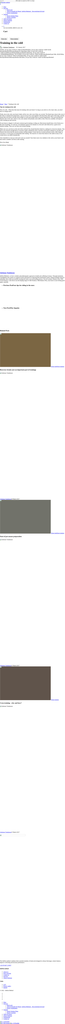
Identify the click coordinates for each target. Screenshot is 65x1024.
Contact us (6, 975)
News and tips (7, 973)
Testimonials (6, 1017)
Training (5, 1009)
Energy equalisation (12, 1008)
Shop (4, 1002)
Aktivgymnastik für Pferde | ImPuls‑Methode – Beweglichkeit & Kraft (25, 1006)
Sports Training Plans (12, 1011)
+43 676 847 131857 (5, 965)
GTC (4, 984)
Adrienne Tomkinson (8, 47)
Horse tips (4, 39)
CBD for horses (7, 1014)
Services (5, 976)
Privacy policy (7, 986)
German (7, 1023)
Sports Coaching (11, 1013)
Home (1, 104)
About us (5, 972)
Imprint (5, 987)
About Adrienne (7, 978)
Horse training (14, 39)
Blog (6, 104)
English (7, 1021)
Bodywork (10, 1005)
